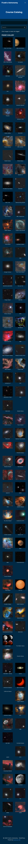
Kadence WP (16, 840)
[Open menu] (25, 3)
